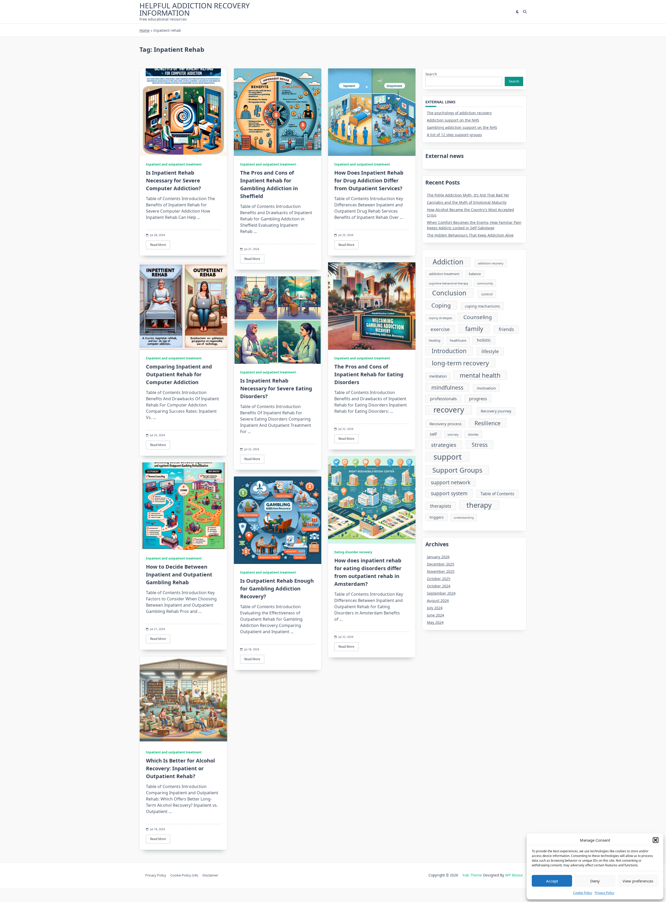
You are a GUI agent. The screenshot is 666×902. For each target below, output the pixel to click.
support (447, 457)
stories (473, 434)
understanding (464, 517)
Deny (595, 881)
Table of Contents (497, 494)
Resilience (488, 423)
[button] (655, 840)
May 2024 (435, 622)
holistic (484, 340)
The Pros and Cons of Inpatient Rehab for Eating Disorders (369, 374)
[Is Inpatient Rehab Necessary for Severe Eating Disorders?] (277, 320)
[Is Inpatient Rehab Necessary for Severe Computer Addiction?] (183, 112)
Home (144, 30)
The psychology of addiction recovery (459, 112)
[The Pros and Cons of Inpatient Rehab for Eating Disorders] (371, 306)
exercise (440, 329)
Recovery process (446, 423)
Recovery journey (496, 411)
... (198, 217)
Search (431, 74)
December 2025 (440, 564)
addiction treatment (444, 274)
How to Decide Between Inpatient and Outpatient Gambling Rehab (179, 574)
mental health (480, 375)
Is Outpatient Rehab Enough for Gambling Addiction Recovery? (277, 588)
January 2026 (438, 556)
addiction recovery (490, 263)
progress (478, 399)
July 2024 (435, 607)
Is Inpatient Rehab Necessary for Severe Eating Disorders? (276, 388)
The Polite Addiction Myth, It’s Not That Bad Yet (468, 195)
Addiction (448, 262)
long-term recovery (460, 363)
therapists (440, 506)
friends (506, 329)
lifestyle (490, 351)
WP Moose (514, 875)
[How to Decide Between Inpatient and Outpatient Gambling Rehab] (183, 506)
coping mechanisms (482, 306)
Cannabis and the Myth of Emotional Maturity (467, 202)
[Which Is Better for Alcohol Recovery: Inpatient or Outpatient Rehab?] (183, 700)
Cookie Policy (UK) (184, 875)
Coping (441, 305)
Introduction (449, 351)
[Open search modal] (525, 11)
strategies (443, 444)
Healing (434, 340)
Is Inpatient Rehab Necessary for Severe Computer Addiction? (173, 180)
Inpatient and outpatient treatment (174, 164)
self (433, 434)
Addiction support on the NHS (453, 120)
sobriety (453, 434)
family (474, 328)
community (485, 283)
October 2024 (438, 585)
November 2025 (440, 571)
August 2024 (438, 600)
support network (450, 482)
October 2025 (438, 578)
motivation (486, 388)
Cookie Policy (582, 893)
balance (475, 273)
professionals (443, 399)
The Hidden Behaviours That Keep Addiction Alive (470, 235)
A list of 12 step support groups (454, 134)
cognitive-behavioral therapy (448, 283)
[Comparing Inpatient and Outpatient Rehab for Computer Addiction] (183, 306)
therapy (479, 505)
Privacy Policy (604, 893)
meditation (438, 376)
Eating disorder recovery (353, 552)
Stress (480, 444)
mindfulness (447, 387)
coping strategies (440, 318)
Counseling (477, 317)
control (486, 294)
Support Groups (457, 470)
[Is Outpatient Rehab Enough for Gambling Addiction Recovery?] (277, 520)
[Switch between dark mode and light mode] (517, 11)
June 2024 (435, 615)
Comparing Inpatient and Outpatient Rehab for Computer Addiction (179, 374)
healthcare (458, 340)
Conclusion (449, 292)
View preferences (638, 881)
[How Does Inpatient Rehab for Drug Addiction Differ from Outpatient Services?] (371, 112)
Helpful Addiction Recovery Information (194, 9)
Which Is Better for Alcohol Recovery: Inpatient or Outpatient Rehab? (180, 768)
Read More (158, 245)
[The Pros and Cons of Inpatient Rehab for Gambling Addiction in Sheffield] (277, 112)
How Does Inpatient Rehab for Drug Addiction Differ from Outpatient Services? (369, 180)
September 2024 (441, 593)
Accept (552, 881)
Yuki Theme (472, 875)
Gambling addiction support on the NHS (462, 127)
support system (449, 493)
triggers (437, 517)
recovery (448, 410)
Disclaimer (210, 875)
